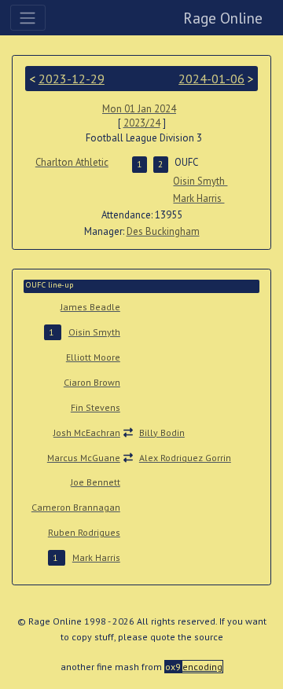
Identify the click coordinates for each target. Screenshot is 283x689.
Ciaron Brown (92, 382)
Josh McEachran (86, 432)
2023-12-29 (72, 78)
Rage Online (223, 17)
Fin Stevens (95, 407)
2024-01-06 (211, 78)
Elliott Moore (93, 357)
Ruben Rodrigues (84, 532)
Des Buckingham (163, 231)
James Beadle (90, 307)
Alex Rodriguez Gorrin (185, 458)
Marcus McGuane (83, 458)
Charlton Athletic (71, 162)
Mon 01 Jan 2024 (139, 108)
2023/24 (141, 123)
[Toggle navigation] (28, 17)
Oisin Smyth (200, 181)
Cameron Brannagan (75, 507)
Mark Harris (198, 198)
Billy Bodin (162, 432)
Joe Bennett (95, 482)
